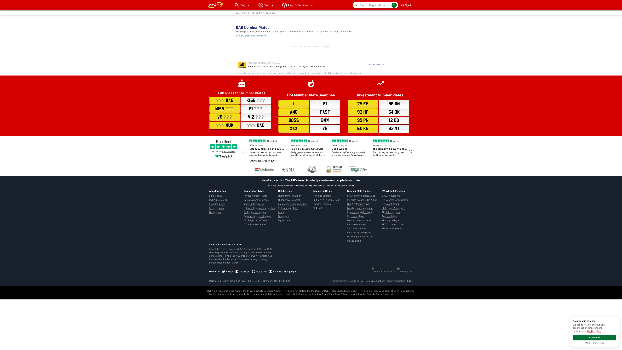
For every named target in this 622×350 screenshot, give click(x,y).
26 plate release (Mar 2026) (362, 199)
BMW (325, 120)
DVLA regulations (391, 195)
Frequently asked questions (292, 204)
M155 (224, 108)
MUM (224, 125)
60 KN (363, 128)
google (292, 271)
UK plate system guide (359, 232)
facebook (245, 271)
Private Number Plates (255, 195)
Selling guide (354, 240)
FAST (325, 112)
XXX (294, 128)
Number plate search (289, 199)
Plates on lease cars (392, 228)
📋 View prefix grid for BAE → (251, 35)
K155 (256, 100)
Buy (246, 5)
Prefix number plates (255, 212)
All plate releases (391, 212)
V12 (256, 117)
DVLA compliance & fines (395, 199)
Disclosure (283, 216)
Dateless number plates (256, 199)
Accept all (594, 337)
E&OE (410, 281)
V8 (224, 117)
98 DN (394, 103)
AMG (294, 112)
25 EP (363, 103)
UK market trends (356, 224)
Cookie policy (356, 281)
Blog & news (215, 195)
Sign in (408, 5)
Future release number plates (259, 208)
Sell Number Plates (288, 208)
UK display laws (355, 216)
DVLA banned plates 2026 (361, 195)
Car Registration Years (255, 220)
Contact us (215, 212)
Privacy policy (339, 281)
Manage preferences (594, 343)
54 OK (394, 112)
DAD (256, 125)
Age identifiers (389, 216)
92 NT (394, 128)
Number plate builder (289, 195)
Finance (282, 212)
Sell (266, 5)
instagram (261, 271)
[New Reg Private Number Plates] (217, 5)
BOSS (293, 120)
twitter (229, 271)
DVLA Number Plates (255, 224)
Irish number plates (254, 204)
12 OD (394, 120)
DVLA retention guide (358, 204)
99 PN (363, 120)
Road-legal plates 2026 (359, 236)
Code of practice (396, 281)
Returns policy (216, 208)
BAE (224, 100)
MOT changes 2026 (392, 224)
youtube (277, 271)
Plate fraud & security (393, 208)
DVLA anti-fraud (390, 204)
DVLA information (218, 199)
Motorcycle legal (390, 220)
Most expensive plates (359, 220)
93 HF (363, 112)
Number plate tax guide (360, 208)
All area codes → (376, 64)
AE (242, 64)
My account (284, 220)
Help (298, 5)
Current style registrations (257, 216)
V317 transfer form (357, 228)
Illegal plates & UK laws (359, 212)
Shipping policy (217, 204)
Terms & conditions (375, 281)
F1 (256, 108)
